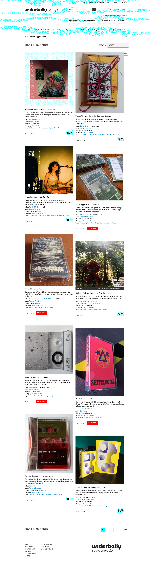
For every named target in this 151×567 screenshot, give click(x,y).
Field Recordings (92, 223)
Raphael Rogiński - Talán (34, 289)
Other (118, 30)
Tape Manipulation (105, 223)
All (29, 30)
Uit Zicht (32, 486)
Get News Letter (30, 553)
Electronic (92, 506)
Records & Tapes (43, 30)
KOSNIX (83, 497)
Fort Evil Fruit (33, 207)
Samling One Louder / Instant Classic (41, 299)
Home (27, 37)
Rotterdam (100, 506)
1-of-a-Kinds (84, 134)
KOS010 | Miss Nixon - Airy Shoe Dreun (90, 487)
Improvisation (92, 309)
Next (125, 529)
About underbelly (47, 544)
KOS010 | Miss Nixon (87, 499)
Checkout (28, 551)
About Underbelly (90, 2)
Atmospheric (33, 307)
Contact (101, 2)
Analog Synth (84, 506)
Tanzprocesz (84, 214)
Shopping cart (30, 549)
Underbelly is (74, 21)
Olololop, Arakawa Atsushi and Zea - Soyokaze (93, 293)
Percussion (105, 134)
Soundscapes (43, 128)
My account (29, 547)
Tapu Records (34, 387)
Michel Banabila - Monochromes (36, 377)
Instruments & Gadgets (90, 30)
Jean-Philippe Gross (86, 216)
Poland (45, 307)
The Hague (97, 417)
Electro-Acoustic (34, 396)
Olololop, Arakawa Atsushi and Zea (91, 303)
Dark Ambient (33, 128)
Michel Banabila (34, 389)
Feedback (83, 223)
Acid (81, 417)
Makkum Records (86, 301)
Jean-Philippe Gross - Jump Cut (87, 204)
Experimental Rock (95, 134)
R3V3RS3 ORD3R (35, 119)
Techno (91, 417)
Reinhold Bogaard (35, 488)
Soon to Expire (34, 121)
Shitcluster (83, 411)
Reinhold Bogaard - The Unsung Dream (39, 476)
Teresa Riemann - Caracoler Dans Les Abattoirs (93, 116)
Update (109, 2)
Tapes (51, 128)
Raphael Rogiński (35, 301)
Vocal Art (57, 128)
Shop (26, 544)
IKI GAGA (83, 409)
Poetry (112, 134)
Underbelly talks (90, 21)
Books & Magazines (65, 30)
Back (125, 37)
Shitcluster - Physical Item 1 (86, 399)
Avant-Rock (83, 309)
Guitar (40, 307)
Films (108, 30)
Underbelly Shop (108, 21)
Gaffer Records (85, 126)
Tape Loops (40, 494)
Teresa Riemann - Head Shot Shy (37, 197)
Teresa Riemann (85, 128)
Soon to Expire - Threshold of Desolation (40, 109)
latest (111, 45)
